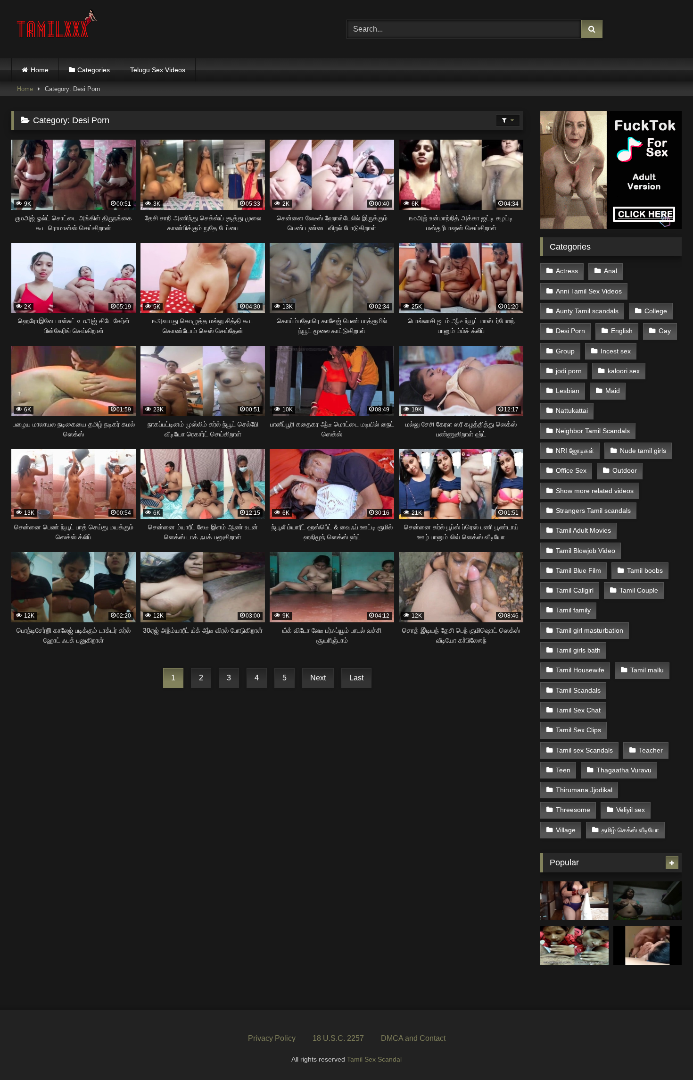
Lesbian (567, 390)
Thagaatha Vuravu (624, 770)
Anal (610, 271)
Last (356, 678)
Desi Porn (570, 331)
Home (40, 70)
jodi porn (569, 371)
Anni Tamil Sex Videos (589, 291)
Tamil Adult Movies (583, 530)
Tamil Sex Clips (578, 730)
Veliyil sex (630, 809)
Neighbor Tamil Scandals (593, 431)
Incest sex (616, 351)
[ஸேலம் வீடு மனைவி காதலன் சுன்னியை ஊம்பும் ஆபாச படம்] (574, 945)
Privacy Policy (272, 1038)
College (655, 311)
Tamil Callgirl (575, 590)
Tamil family (573, 610)
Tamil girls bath (578, 650)
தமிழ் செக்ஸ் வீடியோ (630, 830)
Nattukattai (572, 410)
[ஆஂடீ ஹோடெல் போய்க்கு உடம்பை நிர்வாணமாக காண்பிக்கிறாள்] (574, 900)
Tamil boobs (645, 570)
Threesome (573, 809)
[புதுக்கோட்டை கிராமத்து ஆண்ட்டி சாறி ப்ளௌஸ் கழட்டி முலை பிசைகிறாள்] (647, 900)
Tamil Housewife (580, 670)
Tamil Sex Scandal (374, 1059)
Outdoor (624, 470)
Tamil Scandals (578, 690)
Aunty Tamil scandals (587, 311)
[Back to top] (663, 1052)
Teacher (651, 750)
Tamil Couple (638, 590)
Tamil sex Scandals (584, 750)
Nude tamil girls (643, 450)
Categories (93, 70)
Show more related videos (595, 490)
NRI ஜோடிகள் (575, 450)
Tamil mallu (647, 670)
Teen (563, 770)
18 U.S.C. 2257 (338, 1038)
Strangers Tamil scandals (593, 510)
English (622, 331)
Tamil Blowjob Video (585, 550)
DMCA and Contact (413, 1038)
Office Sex (571, 470)
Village (566, 830)
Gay (665, 331)
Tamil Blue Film (578, 570)
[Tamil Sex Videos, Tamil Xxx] (58, 27)
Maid (612, 390)
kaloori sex (624, 371)
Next (318, 678)
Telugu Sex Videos (157, 70)
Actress (567, 271)
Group (565, 351)
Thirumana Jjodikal (584, 790)
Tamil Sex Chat (578, 710)
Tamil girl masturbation (589, 630)
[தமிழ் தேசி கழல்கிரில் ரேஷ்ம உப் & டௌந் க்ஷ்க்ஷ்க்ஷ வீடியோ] (647, 945)
